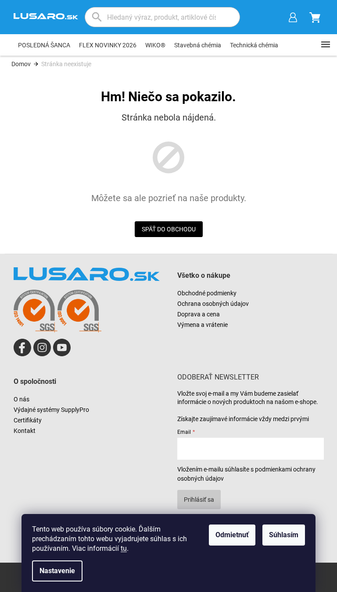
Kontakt (25, 431)
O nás (21, 399)
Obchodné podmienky (207, 293)
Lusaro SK (22, 347)
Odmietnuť (232, 535)
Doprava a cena (198, 314)
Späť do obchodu (169, 229)
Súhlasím (283, 535)
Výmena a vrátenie (202, 325)
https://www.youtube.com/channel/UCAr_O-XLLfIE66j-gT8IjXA (62, 347)
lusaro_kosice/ (42, 347)
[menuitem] (44, 45)
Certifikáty (28, 420)
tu (124, 548)
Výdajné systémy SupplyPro (51, 410)
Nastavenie (57, 571)
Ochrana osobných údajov (213, 304)
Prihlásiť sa (199, 499)
